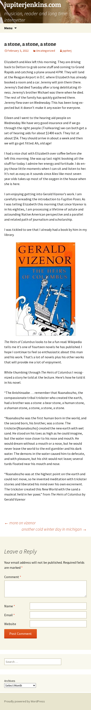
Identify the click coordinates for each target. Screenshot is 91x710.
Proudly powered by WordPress (24, 701)
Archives (9, 681)
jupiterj (67, 51)
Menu (8, 28)
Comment (12, 577)
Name (9, 606)
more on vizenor (20, 522)
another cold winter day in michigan (54, 529)
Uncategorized (45, 51)
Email (9, 615)
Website (10, 624)
